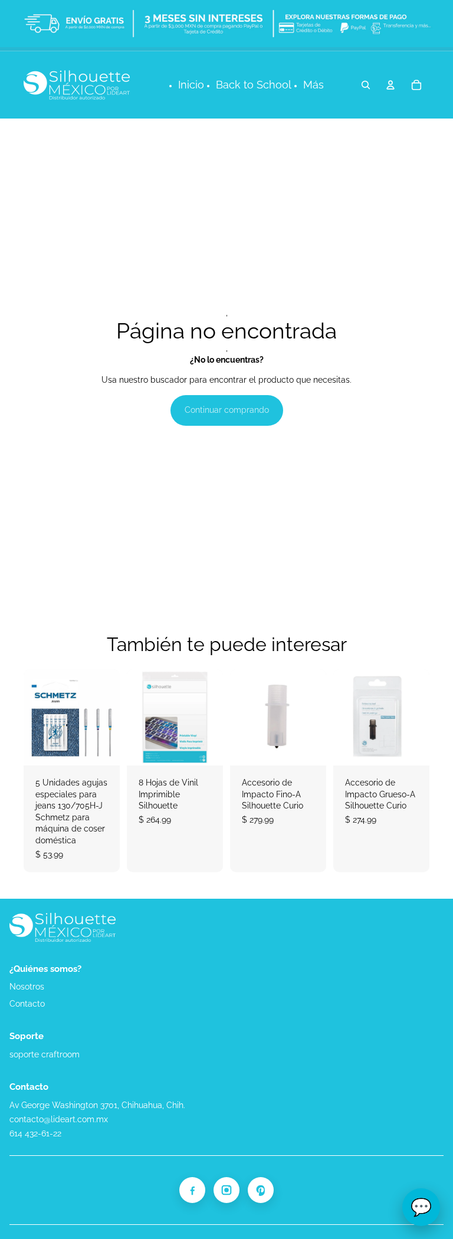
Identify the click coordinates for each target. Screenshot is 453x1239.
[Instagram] (226, 1190)
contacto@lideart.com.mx (58, 1119)
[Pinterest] (261, 1190)
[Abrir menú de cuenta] (390, 85)
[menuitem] (313, 85)
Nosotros (26, 986)
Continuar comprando (227, 410)
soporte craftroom (44, 1054)
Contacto (27, 1003)
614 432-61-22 (35, 1133)
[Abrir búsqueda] (366, 85)
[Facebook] (192, 1190)
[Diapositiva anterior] (136, 717)
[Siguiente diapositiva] (214, 717)
